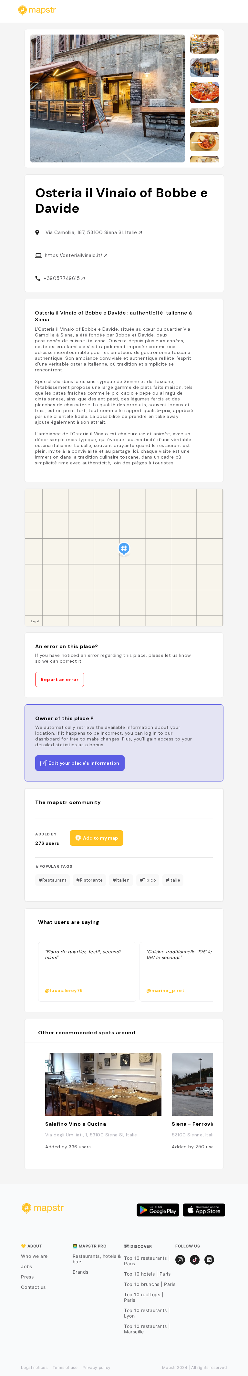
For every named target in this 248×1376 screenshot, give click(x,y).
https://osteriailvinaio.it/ (74, 255)
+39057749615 (62, 278)
